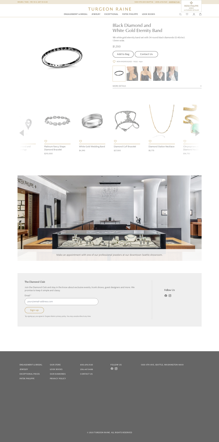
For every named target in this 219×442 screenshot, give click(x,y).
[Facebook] (165, 295)
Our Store (55, 365)
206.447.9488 (86, 369)
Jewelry (96, 14)
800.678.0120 (86, 365)
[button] (119, 74)
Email (28, 295)
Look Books (148, 14)
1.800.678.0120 (161, 2)
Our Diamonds (58, 374)
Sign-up (34, 310)
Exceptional (111, 14)
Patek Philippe (130, 14)
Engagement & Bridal (75, 14)
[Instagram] (169, 295)
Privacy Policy (58, 379)
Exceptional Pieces (30, 374)
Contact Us (174, 2)
